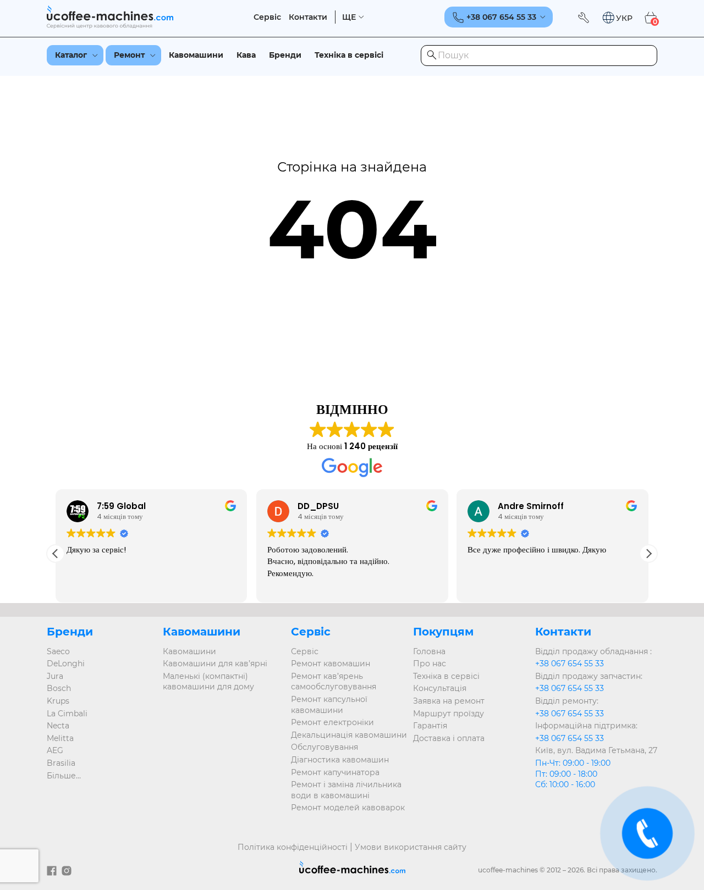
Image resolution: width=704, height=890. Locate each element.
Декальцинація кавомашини (349, 735)
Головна (429, 651)
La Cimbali (67, 713)
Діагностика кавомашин (340, 760)
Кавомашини (196, 55)
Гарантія (430, 726)
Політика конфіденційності (293, 847)
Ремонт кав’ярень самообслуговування (333, 681)
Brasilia (61, 763)
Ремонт (129, 55)
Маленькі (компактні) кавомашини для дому (208, 681)
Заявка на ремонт (449, 701)
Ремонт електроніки (332, 722)
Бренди (285, 55)
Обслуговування (324, 747)
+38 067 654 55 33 (569, 663)
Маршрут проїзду (448, 713)
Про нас (429, 663)
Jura (55, 676)
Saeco (58, 651)
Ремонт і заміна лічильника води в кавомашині (346, 790)
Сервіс (267, 17)
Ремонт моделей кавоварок (348, 807)
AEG (55, 750)
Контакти (308, 17)
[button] (617, 18)
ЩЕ (349, 17)
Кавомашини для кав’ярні (215, 663)
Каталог (71, 55)
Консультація (439, 688)
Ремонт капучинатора (335, 772)
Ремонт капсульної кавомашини (329, 704)
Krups (58, 701)
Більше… (64, 776)
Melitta (60, 738)
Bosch (59, 688)
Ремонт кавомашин (330, 663)
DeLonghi (66, 663)
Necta (58, 726)
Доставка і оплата (449, 738)
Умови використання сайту (410, 847)
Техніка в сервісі (349, 55)
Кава (246, 55)
